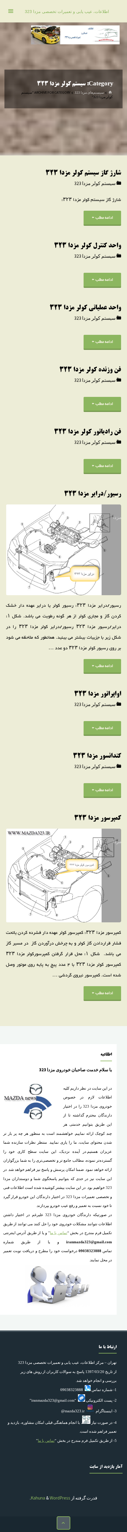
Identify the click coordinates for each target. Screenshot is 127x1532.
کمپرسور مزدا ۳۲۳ (97, 818)
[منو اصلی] (10, 11)
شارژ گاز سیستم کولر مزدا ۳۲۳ (83, 173)
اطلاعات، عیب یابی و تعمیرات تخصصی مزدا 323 (67, 11)
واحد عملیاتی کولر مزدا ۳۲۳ (85, 308)
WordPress (60, 1498)
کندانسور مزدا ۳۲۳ (97, 756)
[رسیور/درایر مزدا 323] (35, 549)
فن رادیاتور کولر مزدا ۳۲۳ (87, 432)
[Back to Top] (63, 1523)
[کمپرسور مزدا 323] (35, 875)
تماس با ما (58, 1233)
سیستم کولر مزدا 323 (94, 183)
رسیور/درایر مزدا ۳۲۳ (92, 494)
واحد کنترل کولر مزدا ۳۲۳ (87, 246)
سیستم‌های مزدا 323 (89, 92)
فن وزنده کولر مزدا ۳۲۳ (90, 370)
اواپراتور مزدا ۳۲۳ (97, 694)
